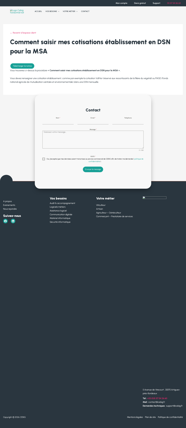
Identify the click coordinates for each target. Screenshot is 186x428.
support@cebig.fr (174, 406)
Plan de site (150, 417)
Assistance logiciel (58, 210)
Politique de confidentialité (170, 417)
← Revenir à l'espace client (23, 32)
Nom (58, 118)
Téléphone (128, 118)
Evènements (9, 205)
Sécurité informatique (60, 222)
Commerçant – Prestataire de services (114, 216)
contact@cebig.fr (156, 402)
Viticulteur (101, 205)
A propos (7, 201)
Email (93, 118)
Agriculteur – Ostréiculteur (108, 212)
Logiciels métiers (57, 207)
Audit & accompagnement (62, 203)
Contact (85, 11)
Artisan (99, 209)
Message (93, 129)
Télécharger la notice (22, 66)
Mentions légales (135, 417)
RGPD (93, 156)
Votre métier (69, 11)
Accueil (38, 11)
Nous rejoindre (10, 209)
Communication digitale (61, 214)
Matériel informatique (60, 218)
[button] (58, 11)
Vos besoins (51, 11)
